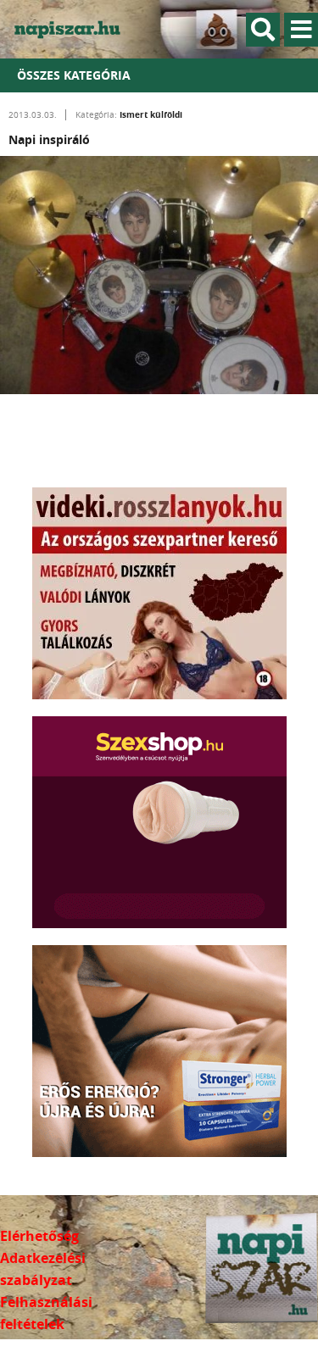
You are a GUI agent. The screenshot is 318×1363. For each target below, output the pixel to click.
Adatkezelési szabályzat (43, 1269)
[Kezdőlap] (76, 29)
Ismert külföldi (151, 114)
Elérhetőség (39, 1236)
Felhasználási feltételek (46, 1313)
